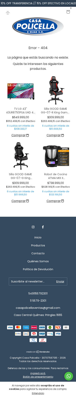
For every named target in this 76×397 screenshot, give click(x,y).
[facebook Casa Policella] (42, 227)
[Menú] (8, 12)
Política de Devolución (38, 269)
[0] (67, 12)
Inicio (38, 237)
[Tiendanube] (38, 352)
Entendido (38, 393)
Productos (38, 245)
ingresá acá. (38, 373)
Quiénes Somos (38, 261)
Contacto (38, 253)
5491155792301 (38, 293)
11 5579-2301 (38, 301)
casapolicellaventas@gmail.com (38, 308)
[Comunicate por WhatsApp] (68, 376)
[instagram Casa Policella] (33, 227)
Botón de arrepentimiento (38, 376)
